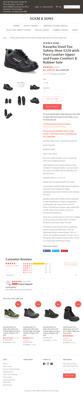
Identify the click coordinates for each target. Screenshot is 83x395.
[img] (17, 281)
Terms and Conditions (10, 374)
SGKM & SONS (41, 19)
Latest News (28, 359)
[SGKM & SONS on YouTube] (51, 364)
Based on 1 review (12, 266)
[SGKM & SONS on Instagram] (48, 364)
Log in (37, 7)
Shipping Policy (8, 372)
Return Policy (7, 366)
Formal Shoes (60, 30)
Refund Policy (7, 385)
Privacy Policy (7, 377)
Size (44, 79)
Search (5, 364)
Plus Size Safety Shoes (19, 30)
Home (17, 26)
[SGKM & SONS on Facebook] (44, 364)
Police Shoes (42, 30)
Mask (75, 30)
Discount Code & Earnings (11, 369)
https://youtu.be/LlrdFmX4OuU (54, 127)
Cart (59, 7)
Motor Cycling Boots (55, 26)
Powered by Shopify (52, 391)
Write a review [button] (70, 264)
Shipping (46, 74)
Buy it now (52, 107)
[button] (48, 67)
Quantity (46, 88)
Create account (47, 7)
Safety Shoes (31, 26)
